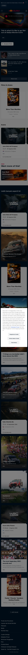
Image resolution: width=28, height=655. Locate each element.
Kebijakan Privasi (15, 327)
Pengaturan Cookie (14, 334)
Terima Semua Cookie (14, 338)
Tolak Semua (14, 342)
